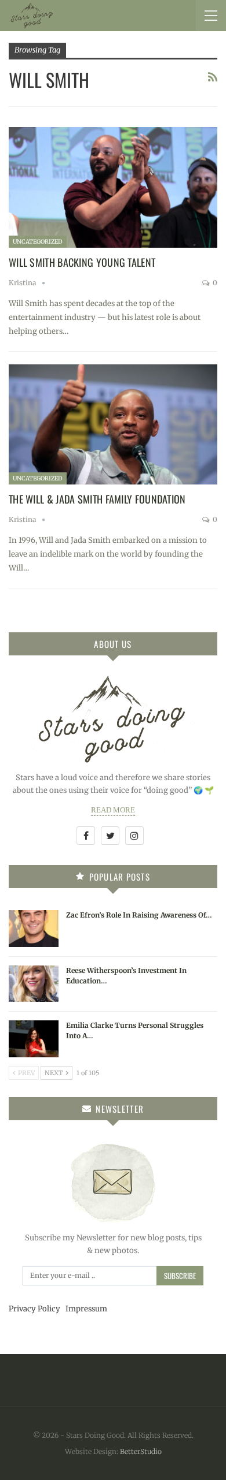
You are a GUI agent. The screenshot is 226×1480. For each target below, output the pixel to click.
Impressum (86, 1309)
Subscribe (180, 1275)
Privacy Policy (34, 1309)
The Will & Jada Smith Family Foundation (97, 498)
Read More (113, 810)
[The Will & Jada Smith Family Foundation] (113, 424)
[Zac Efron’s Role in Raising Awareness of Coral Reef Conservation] (34, 928)
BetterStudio (141, 1451)
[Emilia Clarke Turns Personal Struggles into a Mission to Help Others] (34, 1038)
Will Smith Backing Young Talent (82, 262)
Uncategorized (38, 241)
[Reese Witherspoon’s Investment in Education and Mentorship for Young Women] (34, 983)
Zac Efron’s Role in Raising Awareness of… (139, 915)
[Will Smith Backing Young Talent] (113, 187)
